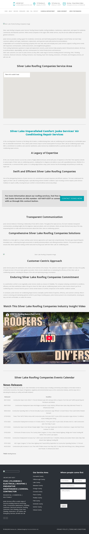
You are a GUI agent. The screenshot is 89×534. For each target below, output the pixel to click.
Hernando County (38, 476)
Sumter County (37, 507)
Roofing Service (12, 453)
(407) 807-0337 (10, 477)
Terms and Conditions (77, 529)
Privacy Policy (62, 529)
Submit (64, 506)
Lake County (36, 482)
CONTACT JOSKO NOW (72, 198)
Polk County (36, 501)
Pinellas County (37, 498)
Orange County (37, 488)
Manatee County (38, 485)
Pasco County (37, 494)
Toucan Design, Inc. (33, 529)
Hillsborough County (39, 479)
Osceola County (37, 491)
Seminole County (38, 504)
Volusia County (37, 510)
